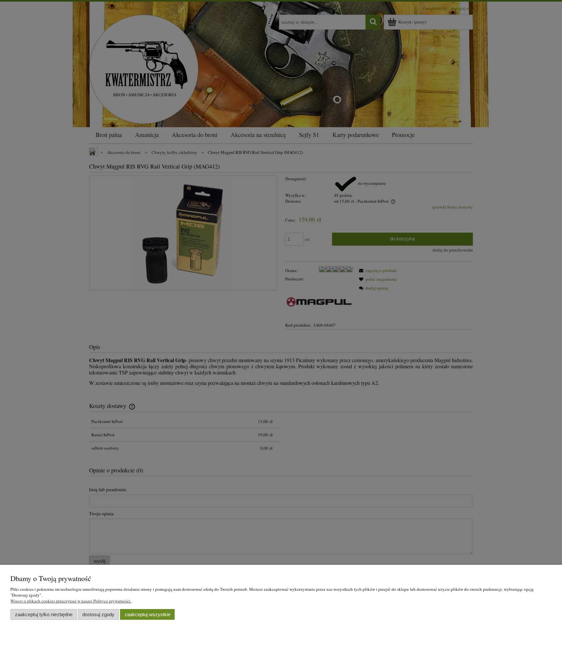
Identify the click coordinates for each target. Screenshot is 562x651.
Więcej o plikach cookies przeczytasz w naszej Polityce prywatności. (70, 601)
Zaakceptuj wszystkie (147, 614)
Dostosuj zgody (98, 614)
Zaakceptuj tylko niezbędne (44, 614)
